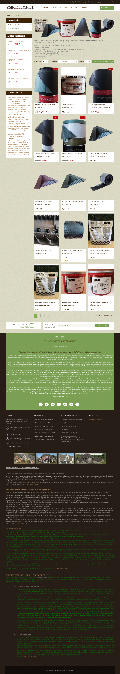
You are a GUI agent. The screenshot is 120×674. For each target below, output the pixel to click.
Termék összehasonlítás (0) (103, 62)
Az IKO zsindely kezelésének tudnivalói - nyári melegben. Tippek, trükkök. (28, 490)
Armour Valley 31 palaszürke (18, 79)
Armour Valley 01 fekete (16, 41)
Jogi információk (67, 423)
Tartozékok (19, 15)
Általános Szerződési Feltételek (72, 420)
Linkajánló (65, 429)
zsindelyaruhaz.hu (75, 438)
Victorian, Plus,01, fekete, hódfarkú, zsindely (17, 102)
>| (50, 316)
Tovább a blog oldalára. (33, 484)
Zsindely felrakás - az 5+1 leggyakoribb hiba (28, 575)
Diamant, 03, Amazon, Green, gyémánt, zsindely (18, 151)
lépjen (73, 2)
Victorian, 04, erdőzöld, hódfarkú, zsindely (18, 129)
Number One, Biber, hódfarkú (20, 99)
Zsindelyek (14, 24)
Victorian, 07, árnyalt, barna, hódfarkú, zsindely (18, 142)
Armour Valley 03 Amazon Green (19, 50)
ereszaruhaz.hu (66, 442)
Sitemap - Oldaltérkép (69, 426)
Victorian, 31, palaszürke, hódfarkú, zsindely (17, 125)
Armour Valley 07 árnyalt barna (17, 60)
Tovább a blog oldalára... (23, 523)
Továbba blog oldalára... (63, 568)
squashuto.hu (81, 440)
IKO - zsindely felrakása (13, 528)
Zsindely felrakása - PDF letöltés (45, 433)
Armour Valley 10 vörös (16, 70)
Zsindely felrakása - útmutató (44, 420)
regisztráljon (87, 2)
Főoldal (10, 15)
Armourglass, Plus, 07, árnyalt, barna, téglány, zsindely (18, 120)
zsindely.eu (72, 440)
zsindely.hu (64, 438)
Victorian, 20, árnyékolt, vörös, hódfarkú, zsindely (19, 114)
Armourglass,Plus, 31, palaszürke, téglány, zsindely (16, 136)
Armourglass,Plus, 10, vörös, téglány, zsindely (19, 105)
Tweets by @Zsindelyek (95, 420)
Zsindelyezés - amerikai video (44, 436)
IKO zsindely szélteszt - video (44, 426)
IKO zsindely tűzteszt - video (44, 429)
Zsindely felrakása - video (43, 423)
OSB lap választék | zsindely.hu (44, 439)
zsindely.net (65, 440)
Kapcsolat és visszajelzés (70, 433)
